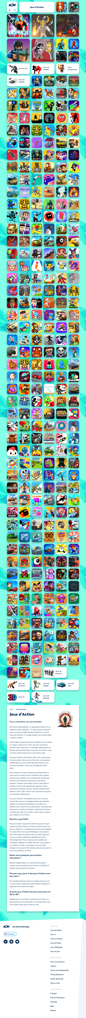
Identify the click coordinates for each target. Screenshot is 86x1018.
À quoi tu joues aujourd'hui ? (14, 10)
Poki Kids (53, 1002)
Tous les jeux (55, 951)
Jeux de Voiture (56, 930)
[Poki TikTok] (6, 942)
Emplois (53, 1010)
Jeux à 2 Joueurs (56, 939)
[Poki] (12, 5)
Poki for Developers (57, 998)
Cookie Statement (56, 979)
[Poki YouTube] (17, 942)
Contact (53, 966)
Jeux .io (53, 934)
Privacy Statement (57, 974)
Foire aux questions (57, 962)
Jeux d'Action (21, 709)
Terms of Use (55, 983)
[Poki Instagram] (11, 942)
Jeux (11, 709)
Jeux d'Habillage (56, 947)
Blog (52, 1006)
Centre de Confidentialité (59, 970)
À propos (53, 993)
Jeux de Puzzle (55, 943)
